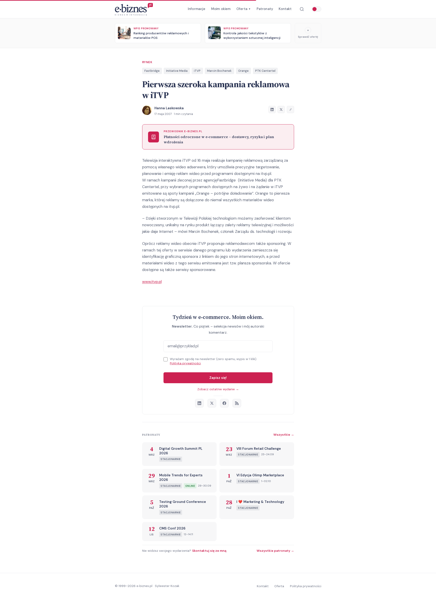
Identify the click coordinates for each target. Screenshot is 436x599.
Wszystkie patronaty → (275, 551)
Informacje (197, 9)
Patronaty (265, 9)
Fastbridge (152, 71)
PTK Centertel (265, 71)
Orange (243, 71)
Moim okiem (221, 9)
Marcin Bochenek (219, 71)
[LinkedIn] (199, 403)
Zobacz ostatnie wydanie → (218, 389)
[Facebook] (224, 403)
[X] (212, 403)
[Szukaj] (301, 9)
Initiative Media (177, 71)
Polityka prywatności (185, 363)
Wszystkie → (283, 434)
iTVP (197, 71)
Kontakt (285, 9)
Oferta (243, 9)
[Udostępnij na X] (281, 109)
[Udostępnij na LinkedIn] (272, 109)
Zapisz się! (218, 377)
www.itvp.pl (152, 281)
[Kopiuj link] (290, 109)
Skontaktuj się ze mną (209, 551)
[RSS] (237, 403)
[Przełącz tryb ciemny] (316, 9)
